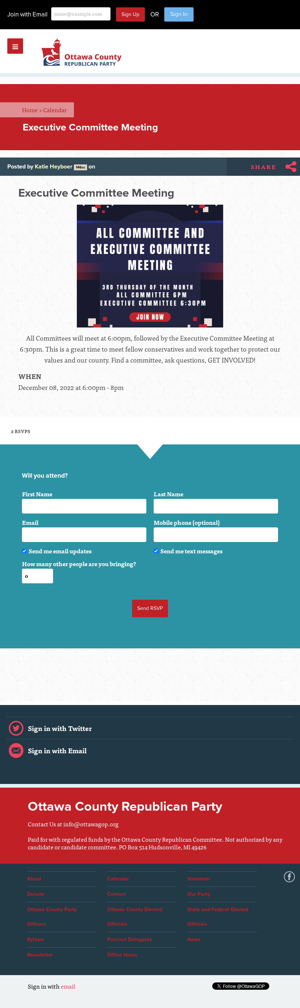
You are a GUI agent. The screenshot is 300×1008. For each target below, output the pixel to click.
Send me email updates (60, 550)
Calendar (55, 109)
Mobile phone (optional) (187, 522)
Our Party (198, 894)
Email (30, 522)
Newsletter (40, 955)
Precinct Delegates (129, 939)
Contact (116, 894)
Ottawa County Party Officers (52, 916)
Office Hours (122, 955)
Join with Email (27, 14)
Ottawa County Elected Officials (134, 916)
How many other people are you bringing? (79, 563)
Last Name (168, 493)
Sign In (179, 14)
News (193, 939)
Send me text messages (191, 550)
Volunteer (198, 879)
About (34, 879)
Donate (35, 894)
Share (263, 166)
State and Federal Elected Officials (217, 916)
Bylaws (35, 939)
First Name (37, 493)
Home (32, 109)
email (68, 986)
